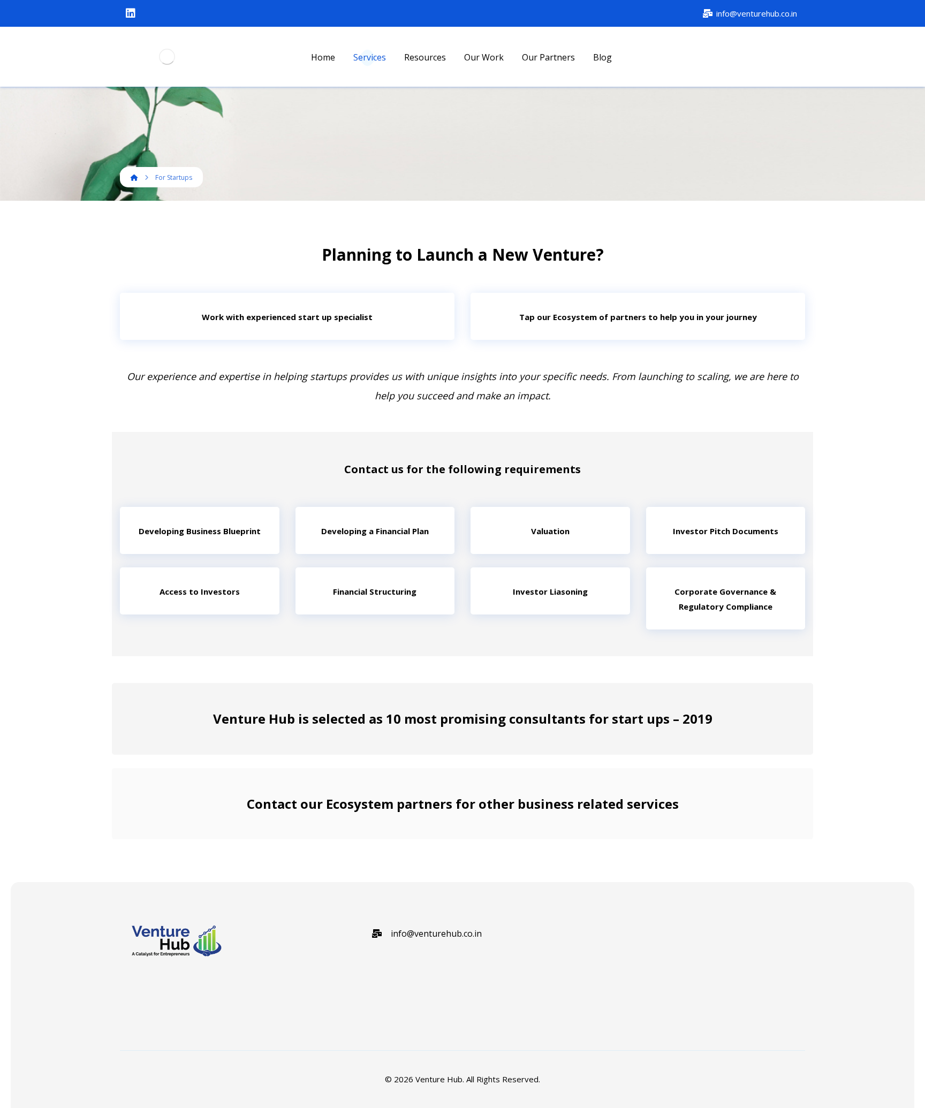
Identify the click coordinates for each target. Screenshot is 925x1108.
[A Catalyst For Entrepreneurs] (167, 56)
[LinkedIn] (130, 13)
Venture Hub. (439, 1079)
